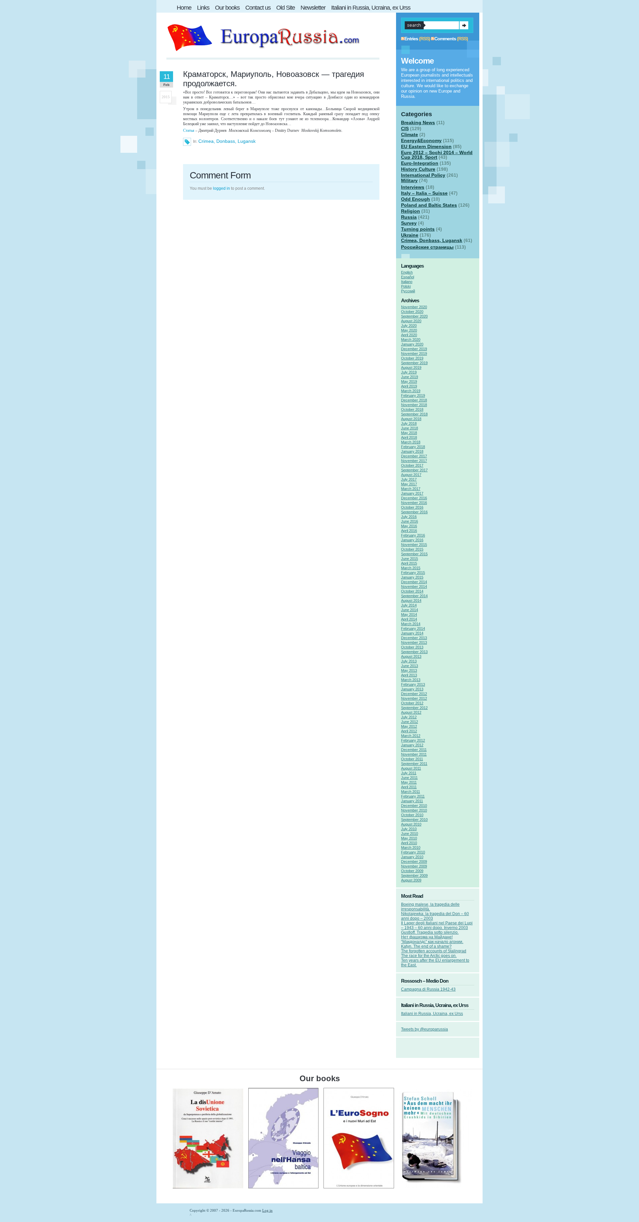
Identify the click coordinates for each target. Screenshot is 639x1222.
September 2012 (414, 708)
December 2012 (414, 694)
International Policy (423, 175)
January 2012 (412, 745)
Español (407, 277)
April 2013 (409, 675)
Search (464, 25)
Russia (409, 217)
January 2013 (412, 689)
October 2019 (412, 358)
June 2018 (409, 428)
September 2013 (414, 652)
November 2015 (414, 545)
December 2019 (414, 349)
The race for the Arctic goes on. (429, 955)
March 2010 (410, 848)
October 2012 (412, 703)
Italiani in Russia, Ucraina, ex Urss (432, 1013)
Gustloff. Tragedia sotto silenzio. (430, 932)
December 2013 (414, 638)
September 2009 (414, 875)
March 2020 (410, 340)
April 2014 (409, 619)
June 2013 (409, 666)
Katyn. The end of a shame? (426, 946)
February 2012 (413, 740)
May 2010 (409, 838)
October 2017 (412, 465)
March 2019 (410, 391)
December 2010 (414, 806)
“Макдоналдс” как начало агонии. (432, 941)
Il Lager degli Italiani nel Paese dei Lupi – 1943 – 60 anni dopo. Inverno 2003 (437, 925)
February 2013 (413, 684)
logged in (221, 188)
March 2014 (410, 624)
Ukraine (409, 235)
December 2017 (414, 456)
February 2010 (413, 852)
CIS (405, 128)
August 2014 (411, 601)
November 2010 (414, 810)
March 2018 (410, 442)
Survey (409, 223)
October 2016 (412, 507)
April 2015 (409, 563)
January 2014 (412, 633)
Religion (410, 211)
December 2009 (414, 861)
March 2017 (410, 489)
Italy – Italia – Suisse (424, 193)
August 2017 (411, 475)
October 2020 (412, 312)
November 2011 (414, 754)
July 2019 (409, 372)
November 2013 (414, 642)
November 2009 (414, 866)
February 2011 (413, 796)
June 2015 (409, 559)
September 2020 (414, 316)
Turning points (418, 229)
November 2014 (414, 587)
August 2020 (411, 321)
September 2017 (414, 470)
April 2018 (409, 437)
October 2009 (412, 871)
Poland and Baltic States (429, 205)
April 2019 (409, 386)
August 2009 (411, 880)
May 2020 (409, 330)
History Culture (418, 169)
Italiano (406, 282)
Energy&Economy (421, 140)
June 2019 (409, 377)
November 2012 (414, 698)
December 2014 (414, 582)
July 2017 (409, 479)
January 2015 (412, 577)
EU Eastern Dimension (426, 146)
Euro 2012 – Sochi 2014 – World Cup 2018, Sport (437, 155)
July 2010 (409, 829)
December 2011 (414, 750)
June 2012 (409, 722)
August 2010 (411, 824)
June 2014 (409, 610)
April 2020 (409, 335)
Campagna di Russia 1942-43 (428, 989)
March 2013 (410, 680)
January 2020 (412, 344)
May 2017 (409, 484)
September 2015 (414, 554)
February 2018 (413, 447)
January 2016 (412, 540)
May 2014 (409, 614)
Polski (406, 286)
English (407, 272)
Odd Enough (415, 199)
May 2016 (409, 526)
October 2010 (412, 815)
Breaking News (418, 122)
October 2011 (412, 759)
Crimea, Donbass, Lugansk (227, 141)
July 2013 (409, 661)
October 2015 (412, 549)
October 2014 (412, 591)
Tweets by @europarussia (424, 1029)
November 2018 (414, 405)
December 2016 (414, 498)
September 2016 (414, 512)
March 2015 (410, 568)
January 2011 (412, 801)
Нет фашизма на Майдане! (427, 937)
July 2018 (409, 423)
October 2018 (412, 409)
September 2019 (414, 363)
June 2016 (409, 521)
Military (409, 180)
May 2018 (409, 433)
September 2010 (414, 820)
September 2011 (414, 764)
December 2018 (414, 400)
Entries (411, 38)
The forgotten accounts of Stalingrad (433, 951)
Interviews (412, 187)
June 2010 (409, 834)
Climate (409, 134)
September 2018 (414, 414)
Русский (408, 291)
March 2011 (410, 792)
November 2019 (414, 354)
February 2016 (413, 535)
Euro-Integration (419, 163)
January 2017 (412, 493)
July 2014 (409, 605)
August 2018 (411, 419)
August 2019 (411, 367)
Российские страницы (427, 247)
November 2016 (414, 503)
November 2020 (414, 307)
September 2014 (414, 596)
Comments (445, 38)
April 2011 (409, 787)
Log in (267, 1210)
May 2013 (409, 670)
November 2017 (414, 461)
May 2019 (409, 381)
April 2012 (409, 731)
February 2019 (413, 395)
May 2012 (409, 726)
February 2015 (413, 573)
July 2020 (409, 326)
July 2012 (409, 717)
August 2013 (411, 656)
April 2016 (409, 531)
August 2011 (411, 768)
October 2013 (412, 647)
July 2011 (408, 773)
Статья (188, 130)
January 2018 (412, 451)
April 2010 (409, 843)
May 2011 (409, 782)
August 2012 (411, 712)
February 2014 (413, 628)
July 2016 (409, 517)
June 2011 (409, 778)
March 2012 (410, 736)
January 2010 (412, 857)
